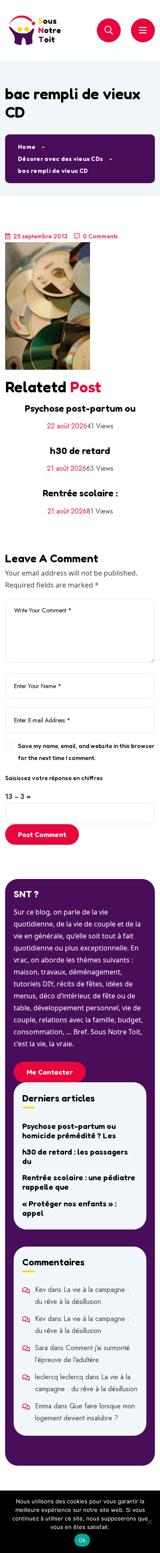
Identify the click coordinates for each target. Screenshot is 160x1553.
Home (26, 146)
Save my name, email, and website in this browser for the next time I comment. (86, 751)
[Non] (149, 1521)
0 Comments (100, 236)
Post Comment (42, 834)
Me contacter (49, 1072)
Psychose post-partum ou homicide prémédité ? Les (69, 1130)
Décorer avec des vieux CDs (60, 158)
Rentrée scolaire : (80, 493)
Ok (82, 1540)
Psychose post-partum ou (80, 408)
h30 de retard (80, 450)
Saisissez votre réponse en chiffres (54, 777)
